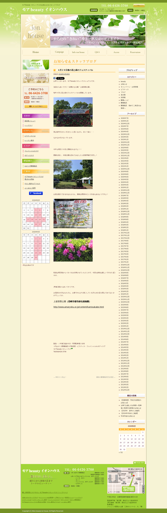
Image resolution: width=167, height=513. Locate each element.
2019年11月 (125, 193)
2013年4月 (125, 382)
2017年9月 (125, 241)
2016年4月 (125, 286)
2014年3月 (125, 353)
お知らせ (124, 84)
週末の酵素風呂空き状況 (105, 377)
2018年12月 (125, 211)
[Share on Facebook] (54, 78)
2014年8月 (125, 339)
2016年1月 (125, 294)
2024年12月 (125, 123)
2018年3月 (125, 225)
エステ (36, 146)
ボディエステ (29, 155)
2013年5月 (125, 379)
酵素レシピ (125, 100)
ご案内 (36, 171)
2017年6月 (125, 249)
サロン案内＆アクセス (32, 184)
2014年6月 (125, 345)
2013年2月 (125, 387)
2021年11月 (125, 155)
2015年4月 (125, 318)
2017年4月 (125, 254)
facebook (36, 193)
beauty (123, 81)
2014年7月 (125, 342)
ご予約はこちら (36, 97)
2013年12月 (125, 361)
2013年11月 (125, 363)
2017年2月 (125, 259)
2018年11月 (125, 214)
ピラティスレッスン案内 (39, 499)
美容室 (36, 116)
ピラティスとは (30, 136)
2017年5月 (125, 251)
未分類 (123, 95)
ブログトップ (131, 70)
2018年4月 (125, 222)
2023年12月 (125, 134)
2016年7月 (125, 278)
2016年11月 (125, 267)
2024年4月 (125, 131)
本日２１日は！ (59, 377)
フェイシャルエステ (32, 151)
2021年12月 (125, 153)
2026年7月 (125, 118)
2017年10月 (125, 238)
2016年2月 (125, 291)
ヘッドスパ (28, 125)
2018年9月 (125, 217)
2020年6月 (125, 177)
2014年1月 (125, 358)
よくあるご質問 (30, 188)
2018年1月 (125, 230)
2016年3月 (125, 289)
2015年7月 (125, 310)
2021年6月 (125, 158)
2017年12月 (125, 233)
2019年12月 (125, 190)
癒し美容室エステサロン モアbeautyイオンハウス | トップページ (45, 492)
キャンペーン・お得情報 (129, 87)
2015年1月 (125, 326)
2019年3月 (125, 203)
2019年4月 (125, 201)
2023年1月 (125, 139)
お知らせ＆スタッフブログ (36, 65)
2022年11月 (125, 145)
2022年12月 (125, 142)
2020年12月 (125, 169)
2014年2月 (125, 355)
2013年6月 (125, 377)
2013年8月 (125, 371)
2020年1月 (125, 187)
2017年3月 (125, 257)
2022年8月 (125, 148)
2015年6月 (125, 313)
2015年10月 (125, 302)
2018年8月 (125, 219)
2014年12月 (125, 329)
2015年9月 (125, 305)
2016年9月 (125, 273)
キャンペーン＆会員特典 (36, 78)
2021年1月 (125, 166)
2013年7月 (125, 374)
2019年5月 (125, 198)
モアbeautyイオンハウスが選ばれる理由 (34, 178)
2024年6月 (125, 129)
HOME (36, 52)
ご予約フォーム (59, 497)
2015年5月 (125, 315)
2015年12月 (125, 297)
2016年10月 (125, 270)
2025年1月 (125, 121)
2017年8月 (125, 243)
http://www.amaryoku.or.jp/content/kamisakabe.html (78, 307)
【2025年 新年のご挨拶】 (130, 411)
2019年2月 (125, 206)
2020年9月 (125, 171)
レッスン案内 (29, 140)
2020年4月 (125, 182)
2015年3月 (125, 321)
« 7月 (121, 452)
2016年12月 (125, 265)
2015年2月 (125, 323)
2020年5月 (125, 179)
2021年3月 (125, 163)
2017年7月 (125, 246)
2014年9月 (125, 337)
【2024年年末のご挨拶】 (130, 413)
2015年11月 (125, 299)
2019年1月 (125, 209)
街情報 (123, 97)
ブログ (123, 92)
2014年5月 (125, 347)
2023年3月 (125, 137)
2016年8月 (125, 275)
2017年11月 (125, 235)
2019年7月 (125, 195)
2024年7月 (125, 126)
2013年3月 (125, 385)
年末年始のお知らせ (128, 416)
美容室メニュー (30, 121)
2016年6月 (125, 281)
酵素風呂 (36, 161)
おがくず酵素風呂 (31, 166)
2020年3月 (125, 185)
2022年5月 (125, 150)
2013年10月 (125, 366)
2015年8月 (125, 307)
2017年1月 (125, 262)
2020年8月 (125, 174)
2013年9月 (125, 369)
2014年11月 (125, 331)
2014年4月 (125, 350)
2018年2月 (125, 227)
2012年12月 (125, 390)
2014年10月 (125, 334)
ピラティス (36, 131)
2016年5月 (125, 283)
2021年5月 (125, 161)
